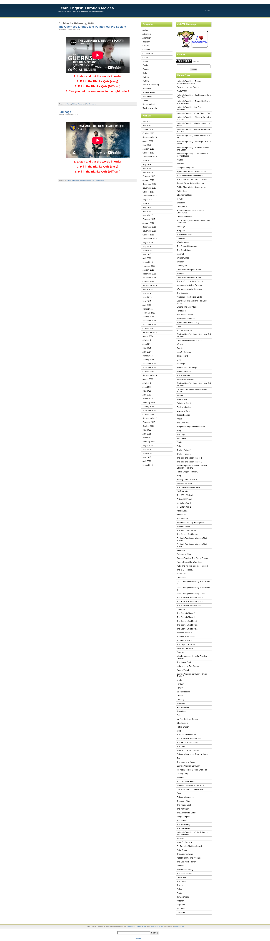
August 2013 (147, 379)
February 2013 (148, 403)
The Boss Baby (183, 375)
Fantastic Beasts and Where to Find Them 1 (192, 545)
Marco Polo (182, 574)
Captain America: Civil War (188, 766)
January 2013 (148, 406)
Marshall (180, 254)
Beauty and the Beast (186, 319)
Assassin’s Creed (184, 483)
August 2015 (147, 289)
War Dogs (181, 434)
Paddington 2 (182, 266)
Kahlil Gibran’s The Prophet (188, 858)
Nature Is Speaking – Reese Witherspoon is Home (189, 82)
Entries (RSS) (141, 926)
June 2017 (147, 204)
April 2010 (146, 461)
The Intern (181, 746)
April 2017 (146, 211)
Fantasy (145, 69)
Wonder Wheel (183, 242)
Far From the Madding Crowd (189, 846)
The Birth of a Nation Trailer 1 (189, 462)
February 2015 (148, 313)
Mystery (145, 81)
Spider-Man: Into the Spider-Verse (191, 171)
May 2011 (146, 430)
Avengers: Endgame (185, 168)
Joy (178, 758)
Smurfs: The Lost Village (187, 307)
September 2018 (149, 157)
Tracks (179, 885)
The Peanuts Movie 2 (186, 613)
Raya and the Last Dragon (188, 87)
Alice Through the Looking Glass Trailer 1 (193, 589)
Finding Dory (182, 774)
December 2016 (149, 227)
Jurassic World (183, 897)
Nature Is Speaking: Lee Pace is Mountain (190, 108)
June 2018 (147, 161)
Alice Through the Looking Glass (191, 594)
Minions (180, 838)
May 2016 (146, 254)
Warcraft (180, 778)
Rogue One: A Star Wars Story (189, 562)
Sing (179, 431)
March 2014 (147, 356)
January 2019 (148, 149)
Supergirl (181, 609)
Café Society (182, 491)
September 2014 (149, 332)
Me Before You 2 (184, 503)
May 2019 (146, 145)
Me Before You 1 (184, 507)
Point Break (182, 850)
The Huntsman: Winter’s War (189, 739)
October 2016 (148, 235)
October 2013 (148, 371)
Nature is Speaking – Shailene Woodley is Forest (194, 118)
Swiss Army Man (184, 554)
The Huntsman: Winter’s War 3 (190, 598)
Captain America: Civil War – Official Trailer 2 (192, 675)
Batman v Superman (185, 797)
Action (68, 180)
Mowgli (180, 199)
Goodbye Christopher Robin (189, 270)
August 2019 (147, 141)
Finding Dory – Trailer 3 (187, 480)
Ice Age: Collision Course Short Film (192, 770)
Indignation (181, 438)
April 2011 (146, 434)
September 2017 (149, 196)
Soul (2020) (182, 91)
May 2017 (146, 207)
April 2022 (146, 122)
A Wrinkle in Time (184, 234)
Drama (69, 104)
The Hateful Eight (184, 824)
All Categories (183, 707)
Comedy (146, 50)
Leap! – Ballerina (184, 352)
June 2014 (147, 344)
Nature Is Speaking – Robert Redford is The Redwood (193, 102)
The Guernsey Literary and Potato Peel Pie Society (92, 26)
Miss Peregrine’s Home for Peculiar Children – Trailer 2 (192, 467)
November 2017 (149, 188)
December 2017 (149, 184)
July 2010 (146, 449)
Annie (179, 893)
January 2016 (148, 270)
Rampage (64, 112)
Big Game (181, 905)
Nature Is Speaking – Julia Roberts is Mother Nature (192, 155)
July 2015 (146, 293)
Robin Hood (182, 191)
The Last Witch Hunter (186, 781)
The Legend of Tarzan (186, 644)
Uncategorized (148, 104)
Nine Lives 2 (182, 511)
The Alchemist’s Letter (186, 813)
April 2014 (146, 352)
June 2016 (147, 250)
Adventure (75, 180)
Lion (179, 360)
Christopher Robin (184, 195)
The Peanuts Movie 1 (186, 617)
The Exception (183, 293)
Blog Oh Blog (179, 926)
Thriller (145, 100)
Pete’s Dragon (183, 727)
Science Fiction (85, 180)
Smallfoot (181, 203)
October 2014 (148, 328)
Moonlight (181, 364)
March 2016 (147, 262)
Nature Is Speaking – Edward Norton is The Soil (193, 130)
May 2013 (146, 391)
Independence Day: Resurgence (191, 522)
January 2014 (148, 360)
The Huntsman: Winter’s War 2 (190, 601)
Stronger (180, 273)
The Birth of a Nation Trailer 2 (189, 458)
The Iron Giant (183, 809)
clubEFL (138, 938)
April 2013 (146, 395)
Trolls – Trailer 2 (184, 450)
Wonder (180, 262)
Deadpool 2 (182, 207)
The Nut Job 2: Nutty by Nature (190, 281)
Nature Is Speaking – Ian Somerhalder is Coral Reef (194, 96)
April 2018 (146, 168)
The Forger (181, 881)
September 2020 (149, 137)
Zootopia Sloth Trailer (186, 637)
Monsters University (185, 379)
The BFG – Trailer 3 (185, 495)
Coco (179, 326)
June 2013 (147, 387)
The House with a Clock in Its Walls (192, 179)
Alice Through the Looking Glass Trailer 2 (193, 582)
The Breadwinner (184, 250)
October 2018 (148, 153)
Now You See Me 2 (185, 648)
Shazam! (180, 164)
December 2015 (149, 274)
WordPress (131, 926)
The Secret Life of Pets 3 (187, 621)
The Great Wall (183, 423)
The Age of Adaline (185, 854)
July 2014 (146, 340)
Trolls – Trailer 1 (184, 454)
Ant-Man (180, 866)
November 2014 (149, 325)
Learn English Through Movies (86, 8)
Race (179, 793)
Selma (179, 889)
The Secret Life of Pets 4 (187, 534)
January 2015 (148, 317)
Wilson (180, 344)
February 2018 (148, 176)
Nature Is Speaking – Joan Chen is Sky (193, 113)
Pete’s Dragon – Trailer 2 (187, 472)
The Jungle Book (184, 662)
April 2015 (146, 305)
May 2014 (146, 348)
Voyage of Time (183, 411)
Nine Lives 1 (182, 515)
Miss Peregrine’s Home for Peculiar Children (192, 657)
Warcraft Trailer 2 (184, 526)
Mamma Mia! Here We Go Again (190, 175)
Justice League (183, 415)
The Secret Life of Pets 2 (187, 625)
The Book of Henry (185, 315)
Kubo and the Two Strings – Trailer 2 (192, 566)
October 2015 (148, 282)
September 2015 (149, 285)
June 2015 (147, 297)
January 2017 (148, 223)
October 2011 (148, 426)
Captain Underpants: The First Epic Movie (192, 302)
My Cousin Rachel (184, 330)
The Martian (182, 821)
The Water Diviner (184, 873)
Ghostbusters (182, 723)
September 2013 (149, 375)
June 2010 (147, 453)
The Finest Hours (184, 828)
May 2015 (146, 301)
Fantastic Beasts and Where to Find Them (192, 390)
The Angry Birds (183, 801)
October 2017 (148, 192)
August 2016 (147, 243)
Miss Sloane (182, 399)
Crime (145, 57)
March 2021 (147, 125)
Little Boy (181, 912)
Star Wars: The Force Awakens (190, 789)
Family (145, 65)
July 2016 (146, 246)
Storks (179, 442)
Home (207, 10)
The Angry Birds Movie (186, 530)
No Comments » (92, 104)
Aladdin (180, 160)
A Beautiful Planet (184, 499)
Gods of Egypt (183, 670)
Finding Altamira (184, 407)
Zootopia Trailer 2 (184, 633)
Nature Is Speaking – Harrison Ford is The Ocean (193, 149)
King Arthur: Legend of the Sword (191, 427)
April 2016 (146, 258)
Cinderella (181, 877)
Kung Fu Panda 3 (184, 842)
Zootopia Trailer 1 (184, 641)
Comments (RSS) (156, 926)
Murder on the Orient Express (189, 285)
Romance (81, 104)
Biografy (146, 42)
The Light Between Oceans (188, 487)
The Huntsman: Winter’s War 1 (190, 605)
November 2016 (149, 231)
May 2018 (146, 164)
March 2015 (147, 309)
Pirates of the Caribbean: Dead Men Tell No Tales (194, 335)
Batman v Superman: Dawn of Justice (193, 754)
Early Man (181, 231)
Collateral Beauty (184, 403)
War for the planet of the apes (189, 289)
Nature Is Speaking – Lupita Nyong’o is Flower (193, 124)
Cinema (145, 46)
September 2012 (149, 418)
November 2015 (149, 278)
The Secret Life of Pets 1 (187, 629)
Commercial (147, 53)
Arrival (179, 419)
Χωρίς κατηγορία (149, 108)
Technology (147, 96)
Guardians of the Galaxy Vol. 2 (189, 340)
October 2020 (148, 133)
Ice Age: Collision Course (187, 719)
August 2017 (147, 200)
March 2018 (147, 172)
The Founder (182, 519)
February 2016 (148, 266)
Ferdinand (181, 311)
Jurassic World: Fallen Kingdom (190, 183)
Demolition (181, 578)
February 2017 (148, 219)
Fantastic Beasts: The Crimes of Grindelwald (190, 212)
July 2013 (146, 383)
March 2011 (147, 438)
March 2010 (147, 465)
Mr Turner (181, 909)
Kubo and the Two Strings (188, 666)
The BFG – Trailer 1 (185, 570)
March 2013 (147, 399)
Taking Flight (182, 356)
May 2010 (146, 457)
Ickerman (181, 550)
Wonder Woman (184, 371)
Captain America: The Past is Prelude (192, 558)
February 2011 (148, 442)
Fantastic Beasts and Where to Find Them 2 (192, 539)
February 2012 (148, 422)
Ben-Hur (180, 652)
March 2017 (147, 215)
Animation (146, 38)
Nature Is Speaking (150, 85)
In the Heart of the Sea (186, 735)
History (74, 104)
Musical (145, 77)
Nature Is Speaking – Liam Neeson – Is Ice (193, 136)
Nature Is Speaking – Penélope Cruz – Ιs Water (194, 143)
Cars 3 (179, 348)
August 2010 (147, 446)
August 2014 (147, 336)
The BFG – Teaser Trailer (187, 742)
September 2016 (149, 239)
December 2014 (149, 321)
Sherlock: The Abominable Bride (190, 785)
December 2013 (149, 364)
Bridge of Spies (183, 817)
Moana (180, 395)
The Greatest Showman (187, 246)
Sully (179, 446)
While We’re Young (185, 870)
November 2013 (149, 367)
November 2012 (149, 410)
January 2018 (148, 180)
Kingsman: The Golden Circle (189, 297)
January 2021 (148, 129)
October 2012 (148, 414)
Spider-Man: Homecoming (188, 322)
